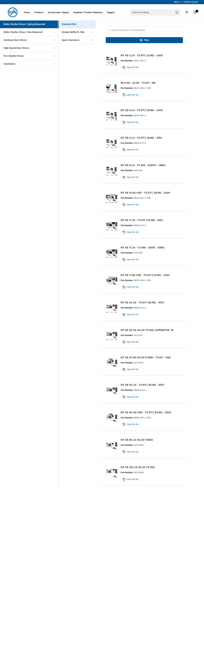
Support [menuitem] (111, 12)
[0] (194, 12)
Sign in (177, 2)
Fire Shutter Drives (29, 56)
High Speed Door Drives (29, 48)
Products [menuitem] (38, 12)
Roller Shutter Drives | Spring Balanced (29, 24)
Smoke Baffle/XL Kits (77, 32)
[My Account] (187, 12)
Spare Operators (77, 40)
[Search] (177, 12)
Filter (146, 40)
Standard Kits (77, 24)
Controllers (29, 63)
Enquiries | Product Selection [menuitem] (88, 12)
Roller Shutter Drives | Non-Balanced (29, 32)
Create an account (191, 2)
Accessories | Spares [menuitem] (58, 12)
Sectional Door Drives (29, 40)
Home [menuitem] (27, 12)
